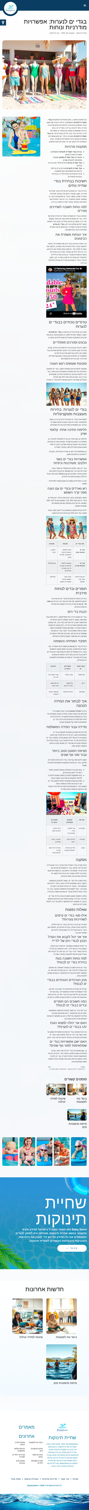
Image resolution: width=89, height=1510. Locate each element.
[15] (27, 1151)
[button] (3, 22)
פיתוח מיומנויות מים (65, 1383)
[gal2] (62, 1151)
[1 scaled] (44, 1151)
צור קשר (65, 1479)
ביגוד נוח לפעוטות (82, 1100)
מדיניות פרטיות (49, 1479)
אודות (75, 1479)
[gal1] (79, 1151)
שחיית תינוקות (81, 33)
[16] (10, 1151)
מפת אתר (16, 1479)
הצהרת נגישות (31, 1479)
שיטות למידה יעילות (31, 1337)
